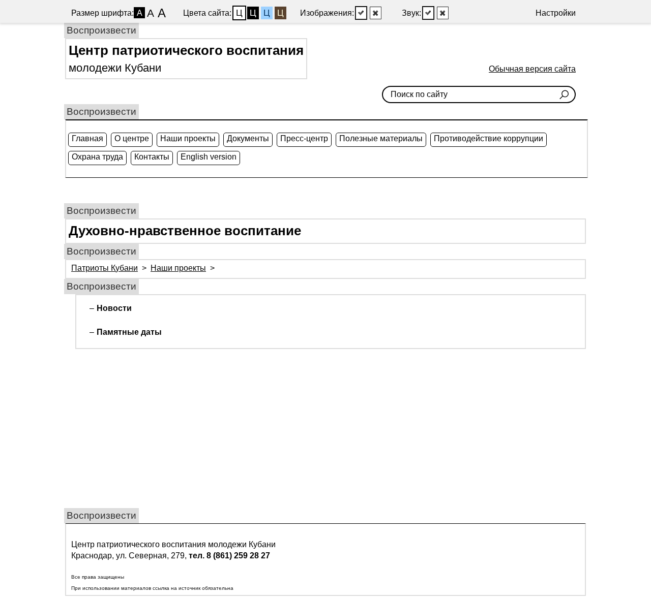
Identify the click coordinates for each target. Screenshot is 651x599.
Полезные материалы (381, 138)
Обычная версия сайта (532, 69)
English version (208, 156)
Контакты (151, 156)
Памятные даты (129, 332)
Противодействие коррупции (488, 138)
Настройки (556, 13)
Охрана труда (97, 156)
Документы (248, 138)
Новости (114, 308)
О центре (131, 138)
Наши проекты (188, 138)
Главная (87, 138)
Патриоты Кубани (104, 268)
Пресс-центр (304, 138)
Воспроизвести (101, 30)
